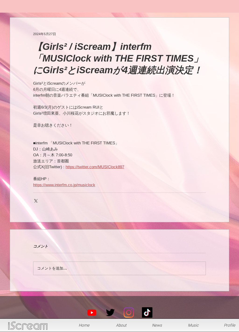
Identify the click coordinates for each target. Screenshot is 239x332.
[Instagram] (128, 312)
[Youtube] (92, 312)
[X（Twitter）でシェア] (35, 200)
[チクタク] (147, 312)
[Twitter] (110, 312)
